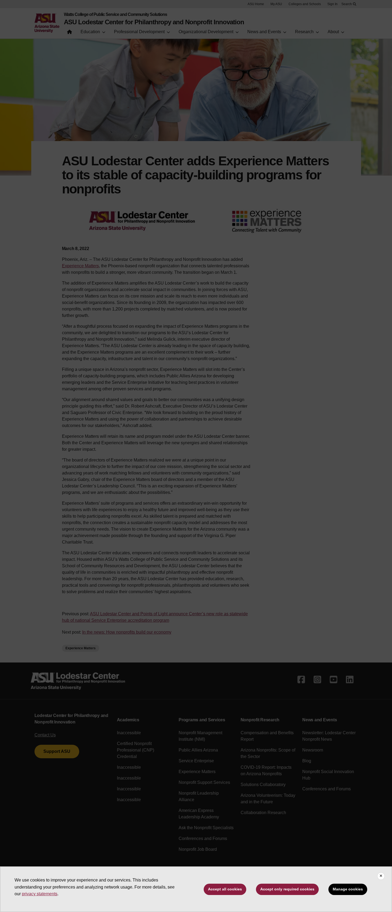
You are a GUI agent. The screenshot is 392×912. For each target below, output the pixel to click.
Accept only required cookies (287, 889)
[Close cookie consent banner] (381, 876)
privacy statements (39, 893)
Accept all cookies (225, 889)
